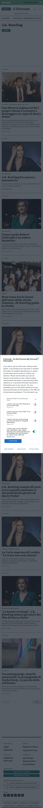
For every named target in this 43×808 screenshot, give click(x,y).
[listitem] (21, 399)
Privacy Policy (34, 449)
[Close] (39, 359)
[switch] (34, 404)
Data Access (21, 449)
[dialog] (21, 404)
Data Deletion (9, 449)
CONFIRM (13, 441)
